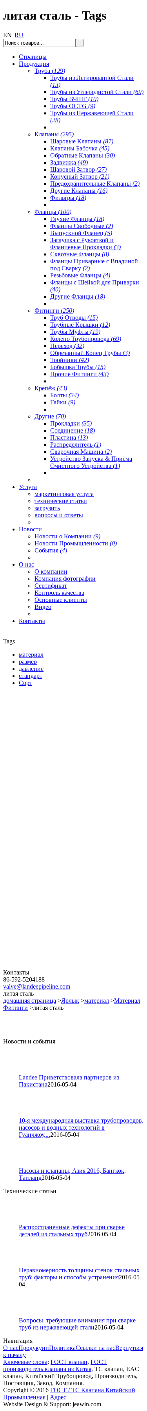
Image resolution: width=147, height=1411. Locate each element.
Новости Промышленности (75, 543)
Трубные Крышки (80, 324)
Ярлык (70, 1000)
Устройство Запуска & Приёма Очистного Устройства (91, 462)
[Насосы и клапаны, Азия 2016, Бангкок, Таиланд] (14, 1165)
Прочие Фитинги (79, 374)
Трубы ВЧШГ (74, 99)
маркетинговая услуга (64, 494)
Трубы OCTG (72, 106)
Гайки (62, 402)
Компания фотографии (65, 578)
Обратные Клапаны (82, 155)
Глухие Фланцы (77, 219)
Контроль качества (59, 592)
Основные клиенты (60, 599)
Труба (49, 70)
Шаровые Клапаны (81, 141)
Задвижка (69, 162)
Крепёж (50, 388)
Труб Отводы (74, 317)
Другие (50, 416)
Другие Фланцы (77, 296)
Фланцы (52, 211)
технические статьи (60, 501)
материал (96, 1000)
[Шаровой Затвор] (50, 874)
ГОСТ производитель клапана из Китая (55, 1365)
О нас (10, 1347)
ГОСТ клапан (69, 1361)
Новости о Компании (67, 536)
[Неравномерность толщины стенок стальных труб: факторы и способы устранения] (14, 1264)
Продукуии (33, 1347)
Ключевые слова (25, 1361)
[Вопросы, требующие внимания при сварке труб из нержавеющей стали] (14, 1314)
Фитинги (54, 310)
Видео (42, 606)
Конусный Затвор (79, 176)
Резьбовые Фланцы (80, 275)
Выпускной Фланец (81, 233)
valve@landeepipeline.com (36, 986)
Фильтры (68, 197)
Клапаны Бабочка (79, 148)
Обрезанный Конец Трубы (90, 353)
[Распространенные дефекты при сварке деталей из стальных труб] (14, 1221)
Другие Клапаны (78, 190)
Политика (62, 1347)
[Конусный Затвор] (50, 967)
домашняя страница (29, 1000)
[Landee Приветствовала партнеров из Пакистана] (14, 1072)
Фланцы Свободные (81, 226)
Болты (64, 395)
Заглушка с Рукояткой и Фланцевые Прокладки (85, 243)
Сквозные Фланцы (79, 254)
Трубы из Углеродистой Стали (96, 92)
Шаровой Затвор (78, 169)
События (50, 550)
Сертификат (50, 585)
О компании (50, 571)
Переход (67, 345)
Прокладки (71, 423)
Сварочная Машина (81, 451)
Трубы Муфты (75, 331)
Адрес (58, 1397)
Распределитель (75, 444)
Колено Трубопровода (85, 338)
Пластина (69, 437)
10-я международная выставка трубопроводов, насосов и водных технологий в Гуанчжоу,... (81, 1127)
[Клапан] (50, 782)
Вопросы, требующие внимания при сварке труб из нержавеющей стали (77, 1324)
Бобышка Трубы (77, 367)
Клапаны (54, 134)
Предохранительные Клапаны (95, 183)
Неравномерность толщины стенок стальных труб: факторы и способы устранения (79, 1274)
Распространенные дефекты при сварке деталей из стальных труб (72, 1230)
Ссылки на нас (95, 1347)
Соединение (72, 430)
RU (19, 35)
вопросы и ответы (58, 515)
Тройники (69, 360)
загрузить (47, 508)
